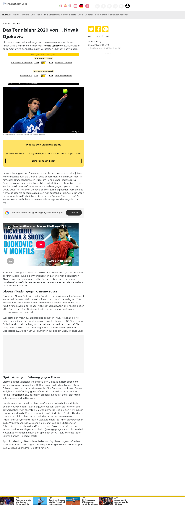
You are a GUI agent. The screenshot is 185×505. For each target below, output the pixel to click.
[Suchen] (97, 6)
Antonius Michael (63, 76)
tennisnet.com (9, 23)
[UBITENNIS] (60, 5)
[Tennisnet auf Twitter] (109, 6)
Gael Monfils (75, 176)
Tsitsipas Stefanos (63, 62)
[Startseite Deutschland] (15, 3)
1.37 (51, 62)
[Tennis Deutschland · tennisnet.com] (81, 6)
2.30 (51, 76)
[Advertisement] (43, 354)
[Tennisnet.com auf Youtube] (121, 6)
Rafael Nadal (17, 395)
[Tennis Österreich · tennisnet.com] (75, 6)
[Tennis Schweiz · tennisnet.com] (87, 6)
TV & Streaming (52, 14)
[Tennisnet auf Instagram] (115, 6)
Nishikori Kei (26, 76)
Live (33, 14)
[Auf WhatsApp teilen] (105, 29)
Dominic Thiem (59, 196)
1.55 (36, 76)
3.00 (36, 62)
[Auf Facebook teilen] (98, 29)
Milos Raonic (9, 309)
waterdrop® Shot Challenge (114, 14)
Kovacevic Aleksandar (22, 62)
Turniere (24, 14)
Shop (80, 14)
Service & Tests (68, 14)
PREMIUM (6, 14)
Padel (39, 14)
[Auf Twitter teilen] (91, 29)
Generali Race (92, 14)
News (16, 14)
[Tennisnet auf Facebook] (103, 6)
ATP (18, 23)
